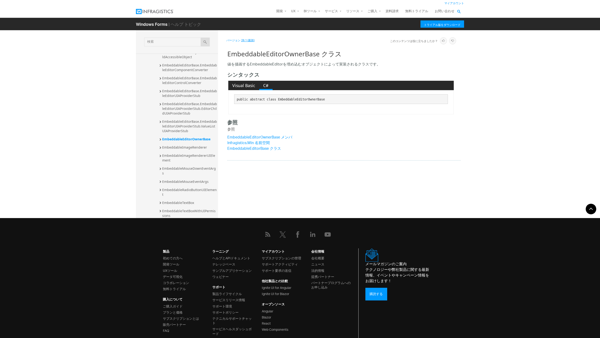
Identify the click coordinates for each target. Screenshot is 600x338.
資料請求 (392, 11)
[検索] (205, 42)
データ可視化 (173, 276)
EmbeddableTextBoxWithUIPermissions (189, 213)
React (266, 323)
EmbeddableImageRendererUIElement (188, 157)
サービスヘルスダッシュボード (232, 331)
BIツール (310, 11)
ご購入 (372, 11)
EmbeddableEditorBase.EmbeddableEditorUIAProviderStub (189, 93)
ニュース (317, 264)
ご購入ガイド (173, 306)
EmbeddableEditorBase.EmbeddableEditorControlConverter (189, 80)
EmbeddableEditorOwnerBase (186, 139)
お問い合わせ (444, 11)
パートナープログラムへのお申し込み (331, 285)
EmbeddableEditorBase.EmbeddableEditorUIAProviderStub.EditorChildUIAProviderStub (189, 108)
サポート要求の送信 (276, 270)
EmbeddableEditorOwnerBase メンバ (259, 138)
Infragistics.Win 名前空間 (248, 143)
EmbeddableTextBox (178, 202)
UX (293, 11)
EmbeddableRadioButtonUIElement (189, 192)
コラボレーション (176, 282)
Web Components (275, 329)
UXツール (170, 270)
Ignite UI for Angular (276, 287)
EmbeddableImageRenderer (184, 147)
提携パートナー (322, 276)
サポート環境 (222, 306)
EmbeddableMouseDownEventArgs (189, 170)
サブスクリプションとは (181, 318)
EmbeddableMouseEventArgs (185, 181)
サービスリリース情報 (228, 300)
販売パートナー (174, 324)
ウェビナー (220, 276)
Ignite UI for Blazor (275, 293)
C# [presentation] (265, 85)
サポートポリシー (225, 312)
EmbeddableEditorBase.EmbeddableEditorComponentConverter (189, 67)
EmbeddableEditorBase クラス (254, 149)
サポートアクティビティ (280, 264)
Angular (267, 311)
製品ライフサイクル (227, 293)
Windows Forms (152, 24)
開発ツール (171, 264)
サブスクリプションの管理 (281, 258)
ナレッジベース (223, 264)
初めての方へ (173, 258)
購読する (376, 294)
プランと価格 (173, 312)
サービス (331, 11)
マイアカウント (454, 3)
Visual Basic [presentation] (243, 85)
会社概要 (317, 258)
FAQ (166, 330)
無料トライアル (416, 11)
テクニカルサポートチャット (232, 320)
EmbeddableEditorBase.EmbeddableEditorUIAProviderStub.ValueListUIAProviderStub (189, 126)
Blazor (266, 317)
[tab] (243, 85)
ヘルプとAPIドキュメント (231, 258)
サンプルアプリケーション (232, 270)
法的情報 (317, 270)
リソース (352, 11)
